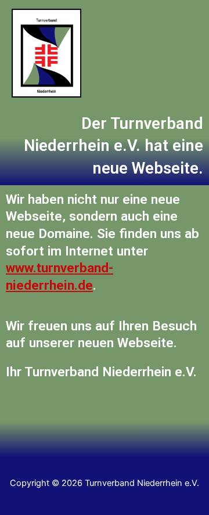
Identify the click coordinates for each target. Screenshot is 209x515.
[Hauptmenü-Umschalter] (185, 53)
